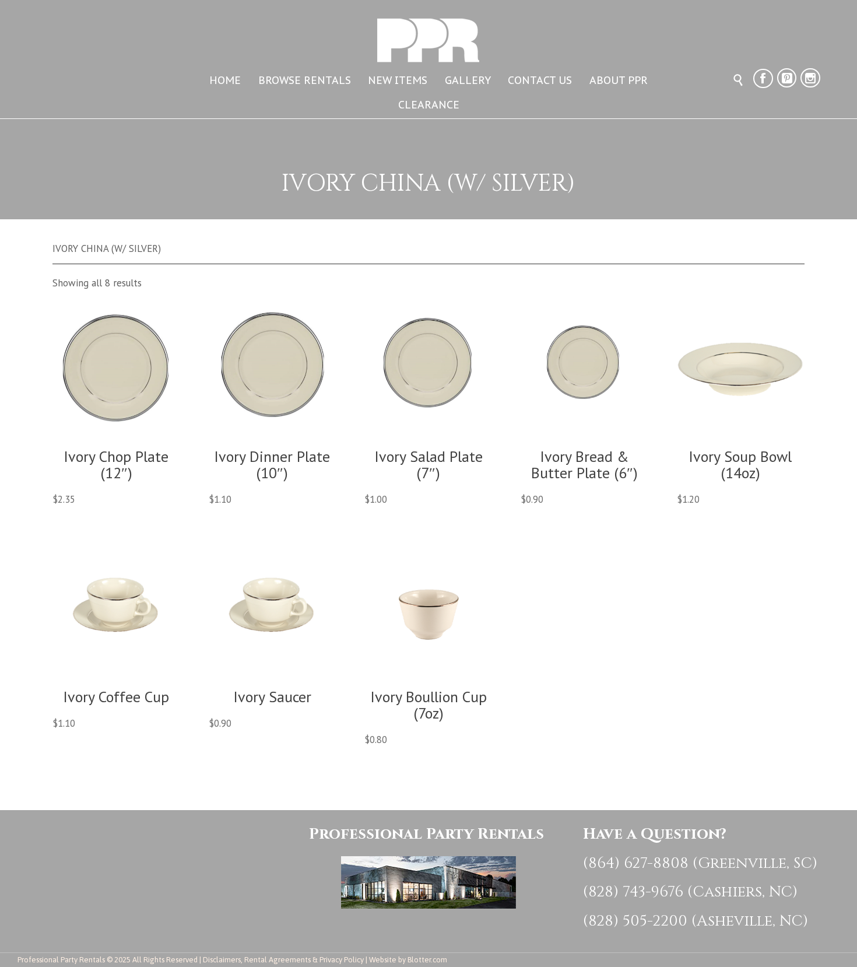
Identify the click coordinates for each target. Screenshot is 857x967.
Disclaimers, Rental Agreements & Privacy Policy (283, 959)
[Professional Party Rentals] (428, 32)
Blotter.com (427, 959)
